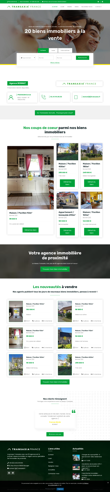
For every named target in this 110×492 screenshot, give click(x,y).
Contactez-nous (53, 474)
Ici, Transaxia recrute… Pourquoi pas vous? (55, 113)
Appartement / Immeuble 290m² (67, 213)
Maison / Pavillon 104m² (35, 304)
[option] (55, 419)
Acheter (54, 7)
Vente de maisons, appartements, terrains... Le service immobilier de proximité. (55, 27)
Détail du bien (31, 230)
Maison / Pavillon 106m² (84, 304)
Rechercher (83, 58)
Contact (98, 7)
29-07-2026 (86, 460)
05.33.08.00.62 (12, 2)
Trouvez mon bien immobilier (55, 269)
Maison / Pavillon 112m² (84, 331)
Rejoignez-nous (87, 7)
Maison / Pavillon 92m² (20, 213)
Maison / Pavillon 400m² (84, 357)
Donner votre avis (55, 434)
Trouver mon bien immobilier (55, 382)
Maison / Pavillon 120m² (35, 357)
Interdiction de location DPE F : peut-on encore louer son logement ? (92, 466)
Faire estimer (65, 50)
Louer (62, 7)
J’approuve (60, 489)
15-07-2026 (86, 470)
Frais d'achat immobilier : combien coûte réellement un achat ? (92, 475)
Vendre (69, 7)
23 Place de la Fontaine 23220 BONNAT (54, 2)
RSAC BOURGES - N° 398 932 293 (29, 2)
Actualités (51, 470)
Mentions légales (50, 489)
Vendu (77, 7)
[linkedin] (102, 2)
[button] (27, 58)
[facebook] (98, 2)
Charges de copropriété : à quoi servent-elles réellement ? (92, 457)
